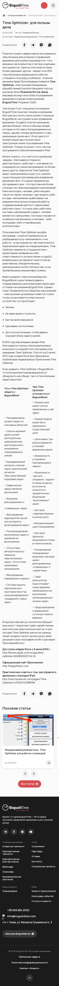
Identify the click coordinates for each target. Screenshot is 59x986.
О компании (38, 846)
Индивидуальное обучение (11, 878)
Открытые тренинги (13, 846)
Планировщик (9, 891)
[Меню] (53, 5)
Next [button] (34, 774)
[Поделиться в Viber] (41, 45)
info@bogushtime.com (21, 916)
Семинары (8, 871)
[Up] (29, 978)
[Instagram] (22, 832)
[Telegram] (5, 832)
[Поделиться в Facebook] (24, 45)
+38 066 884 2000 (18, 910)
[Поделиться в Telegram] (32, 45)
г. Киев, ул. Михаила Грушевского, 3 (29, 922)
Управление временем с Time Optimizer (34, 36)
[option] (28, 741)
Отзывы (36, 856)
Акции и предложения (44, 891)
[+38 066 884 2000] (44, 5)
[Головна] (4, 15)
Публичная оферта (29, 957)
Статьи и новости (17, 15)
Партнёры (37, 851)
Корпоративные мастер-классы (11, 860)
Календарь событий (42, 896)
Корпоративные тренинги (11, 852)
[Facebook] (14, 832)
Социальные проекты (43, 866)
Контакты (37, 861)
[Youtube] (31, 832)
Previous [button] (25, 774)
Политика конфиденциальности (29, 962)
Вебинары (7, 866)
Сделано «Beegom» (29, 968)
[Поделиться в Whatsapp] (49, 45)
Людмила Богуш (31, 32)
